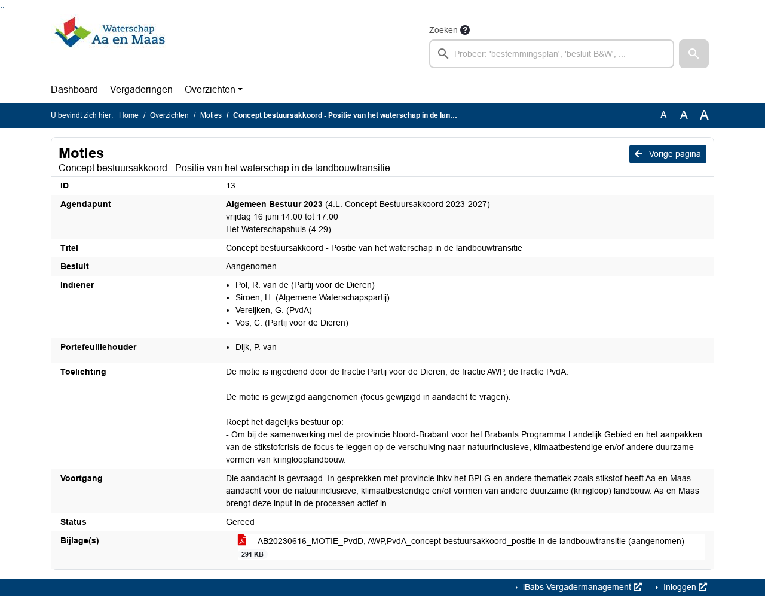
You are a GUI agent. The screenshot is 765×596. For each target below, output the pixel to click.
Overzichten (210, 89)
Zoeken (443, 30)
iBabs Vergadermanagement (577, 587)
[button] (694, 53)
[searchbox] (551, 53)
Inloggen (680, 587)
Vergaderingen (141, 89)
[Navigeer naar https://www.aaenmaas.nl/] (110, 45)
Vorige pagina (674, 154)
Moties (211, 115)
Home (129, 115)
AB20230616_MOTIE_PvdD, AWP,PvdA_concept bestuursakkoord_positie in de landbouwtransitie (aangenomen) (462, 547)
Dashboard (74, 89)
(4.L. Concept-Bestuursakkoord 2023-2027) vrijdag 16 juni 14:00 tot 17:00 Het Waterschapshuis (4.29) (358, 216)
